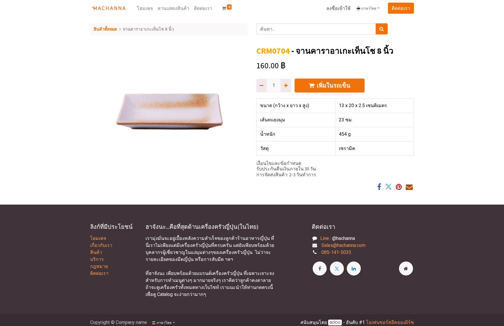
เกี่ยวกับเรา (101, 245)
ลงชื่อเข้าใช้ (338, 8)
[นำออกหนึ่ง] (261, 85)
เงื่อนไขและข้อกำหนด (278, 163)
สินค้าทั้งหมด (105, 29)
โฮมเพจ (98, 238)
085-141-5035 (336, 252)
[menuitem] (144, 8)
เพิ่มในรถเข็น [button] (333, 85)
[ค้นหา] (382, 28)
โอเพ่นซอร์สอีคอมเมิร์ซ (390, 322)
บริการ (97, 259)
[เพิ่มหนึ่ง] (286, 85)
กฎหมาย (99, 266)
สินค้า (96, 252)
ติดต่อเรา (401, 8)
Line (324, 238)
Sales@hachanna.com (343, 245)
